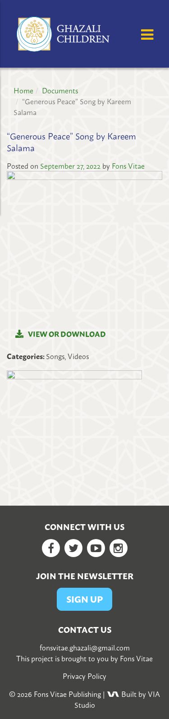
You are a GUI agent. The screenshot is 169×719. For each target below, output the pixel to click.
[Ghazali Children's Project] (64, 32)
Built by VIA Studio (117, 699)
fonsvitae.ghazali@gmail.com (85, 647)
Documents (60, 90)
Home (23, 90)
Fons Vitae (128, 165)
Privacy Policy (84, 676)
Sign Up (84, 598)
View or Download (67, 334)
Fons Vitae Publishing (67, 694)
